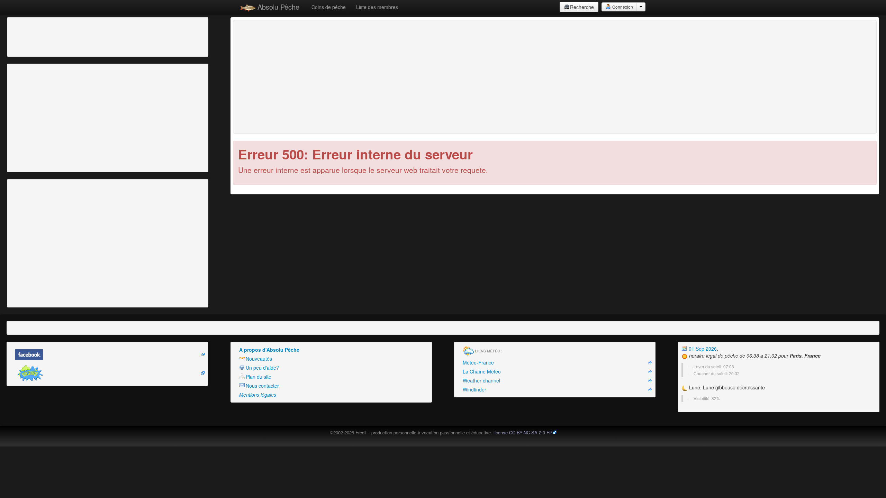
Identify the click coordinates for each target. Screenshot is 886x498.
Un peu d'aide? (262, 367)
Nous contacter (262, 385)
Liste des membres (377, 6)
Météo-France (478, 362)
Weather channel (481, 380)
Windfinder (474, 389)
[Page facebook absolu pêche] (107, 354)
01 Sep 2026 (702, 348)
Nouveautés (259, 358)
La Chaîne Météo (482, 371)
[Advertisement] (47, 36)
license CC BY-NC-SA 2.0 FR (523, 432)
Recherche (582, 6)
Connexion (622, 7)
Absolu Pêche (277, 7)
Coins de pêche (328, 6)
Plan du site (258, 376)
